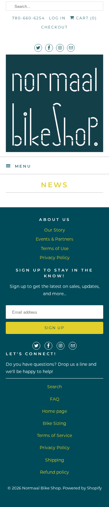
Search (54, 386)
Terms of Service (54, 435)
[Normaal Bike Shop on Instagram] (60, 48)
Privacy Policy (55, 257)
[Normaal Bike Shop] (54, 103)
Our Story (54, 230)
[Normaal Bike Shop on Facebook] (49, 48)
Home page (54, 411)
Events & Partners (54, 239)
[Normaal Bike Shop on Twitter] (38, 48)
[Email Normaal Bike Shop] (71, 48)
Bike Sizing (54, 423)
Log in (57, 18)
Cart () (85, 18)
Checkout (54, 27)
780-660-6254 (28, 18)
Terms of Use (54, 248)
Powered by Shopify (82, 487)
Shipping (54, 460)
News (54, 185)
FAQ (54, 399)
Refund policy (54, 472)
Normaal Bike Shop (41, 487)
